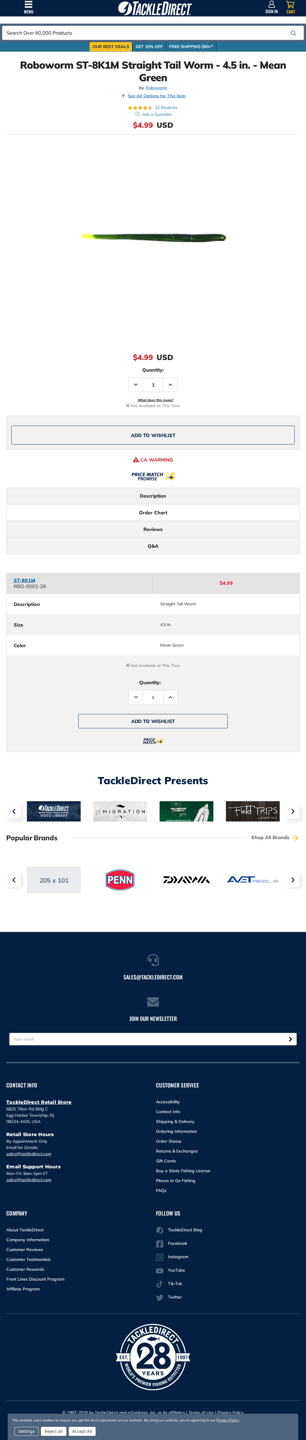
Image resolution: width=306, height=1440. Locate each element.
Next (292, 811)
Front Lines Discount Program (35, 1279)
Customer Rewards (25, 1269)
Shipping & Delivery (175, 1121)
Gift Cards (166, 1161)
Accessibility (168, 1101)
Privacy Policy (231, 1412)
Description (153, 496)
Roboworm (156, 87)
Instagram (178, 1256)
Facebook (177, 1243)
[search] (293, 33)
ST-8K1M (24, 580)
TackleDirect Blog (185, 1230)
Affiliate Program (23, 1289)
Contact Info (168, 1111)
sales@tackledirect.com (28, 1153)
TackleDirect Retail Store (38, 1102)
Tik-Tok (175, 1283)
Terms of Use (201, 1412)
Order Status (168, 1141)
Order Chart (153, 513)
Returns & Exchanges (177, 1151)
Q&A (153, 546)
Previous (13, 811)
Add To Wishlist (153, 435)
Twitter (175, 1297)
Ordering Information (176, 1131)
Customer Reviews (24, 1249)
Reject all (54, 1431)
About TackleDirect (25, 1230)
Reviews (153, 529)
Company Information (27, 1239)
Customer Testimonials (28, 1259)
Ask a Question (157, 114)
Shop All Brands (271, 837)
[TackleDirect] (155, 8)
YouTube (176, 1270)
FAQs (161, 1190)
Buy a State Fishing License (183, 1170)
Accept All (82, 1431)
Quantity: (153, 370)
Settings (26, 1431)
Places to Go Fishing (175, 1180)
